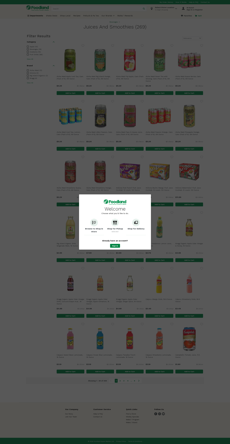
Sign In (115, 246)
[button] (94, 227)
